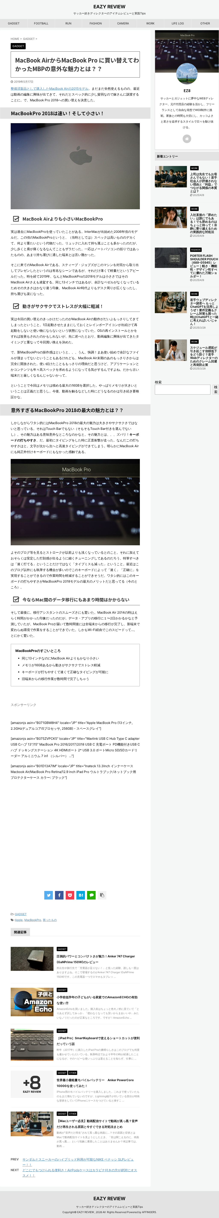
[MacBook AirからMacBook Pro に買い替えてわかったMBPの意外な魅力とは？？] (80, 895)
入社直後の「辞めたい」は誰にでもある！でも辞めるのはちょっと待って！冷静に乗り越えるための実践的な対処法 (203, 223)
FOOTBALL (41, 23)
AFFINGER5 (149, 1212)
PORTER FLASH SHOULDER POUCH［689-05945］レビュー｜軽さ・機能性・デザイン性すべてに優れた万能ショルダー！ (204, 266)
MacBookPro (32, 920)
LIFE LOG (178, 23)
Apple (19, 920)
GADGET (13, 23)
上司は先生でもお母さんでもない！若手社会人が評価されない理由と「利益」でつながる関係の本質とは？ (203, 182)
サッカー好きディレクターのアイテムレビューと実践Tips (109, 1206)
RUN (68, 23)
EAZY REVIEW (109, 6)
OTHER (205, 23)
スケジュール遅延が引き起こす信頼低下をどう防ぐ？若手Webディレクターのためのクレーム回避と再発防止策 (204, 356)
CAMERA (123, 23)
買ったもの (50, 920)
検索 (158, 382)
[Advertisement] (75, 840)
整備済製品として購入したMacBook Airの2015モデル (49, 89)
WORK (150, 23)
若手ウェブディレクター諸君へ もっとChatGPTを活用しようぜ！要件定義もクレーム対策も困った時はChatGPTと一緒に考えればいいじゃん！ (204, 312)
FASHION (96, 23)
